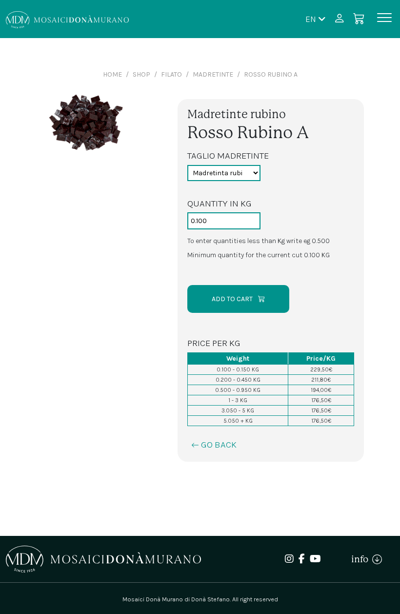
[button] (315, 18)
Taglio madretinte (228, 155)
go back (218, 444)
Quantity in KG (219, 203)
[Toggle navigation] (384, 19)
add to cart (233, 299)
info (361, 559)
